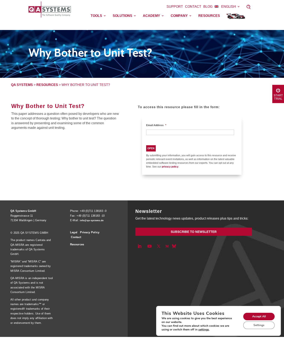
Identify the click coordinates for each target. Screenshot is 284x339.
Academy (151, 15)
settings (203, 330)
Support (175, 6)
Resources (209, 15)
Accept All (259, 316)
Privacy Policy (89, 232)
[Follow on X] (158, 246)
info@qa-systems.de (92, 220)
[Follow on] (174, 246)
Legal (74, 232)
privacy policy (170, 166)
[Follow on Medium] (167, 246)
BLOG (207, 6)
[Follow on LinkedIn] (139, 246)
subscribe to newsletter (194, 231)
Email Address (156, 125)
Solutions (122, 15)
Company (179, 15)
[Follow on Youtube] (149, 246)
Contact (193, 6)
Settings (258, 325)
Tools (96, 15)
